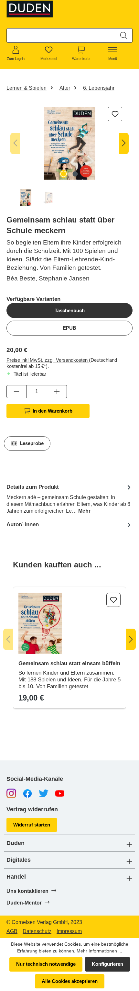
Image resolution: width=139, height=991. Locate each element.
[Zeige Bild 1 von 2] (63, 174)
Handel (16, 877)
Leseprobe (32, 443)
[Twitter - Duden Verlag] (43, 793)
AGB (11, 931)
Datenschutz (37, 931)
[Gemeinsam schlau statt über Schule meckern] (69, 143)
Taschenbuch (70, 310)
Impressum (69, 931)
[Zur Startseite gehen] (31, 9)
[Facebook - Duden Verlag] (27, 793)
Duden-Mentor (24, 903)
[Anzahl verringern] (16, 391)
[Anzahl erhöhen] (57, 391)
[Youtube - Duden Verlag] (60, 793)
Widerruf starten (31, 824)
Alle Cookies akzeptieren (70, 981)
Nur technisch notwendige (46, 964)
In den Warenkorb (52, 411)
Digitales (18, 860)
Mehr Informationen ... (99, 950)
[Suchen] (123, 35)
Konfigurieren (107, 964)
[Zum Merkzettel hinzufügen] (115, 114)
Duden (15, 843)
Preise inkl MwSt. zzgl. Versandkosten (47, 360)
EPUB (69, 328)
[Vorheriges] (15, 143)
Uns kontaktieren (28, 891)
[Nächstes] (124, 143)
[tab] (69, 498)
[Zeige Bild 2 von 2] (75, 174)
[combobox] (61, 35)
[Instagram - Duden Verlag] (11, 793)
